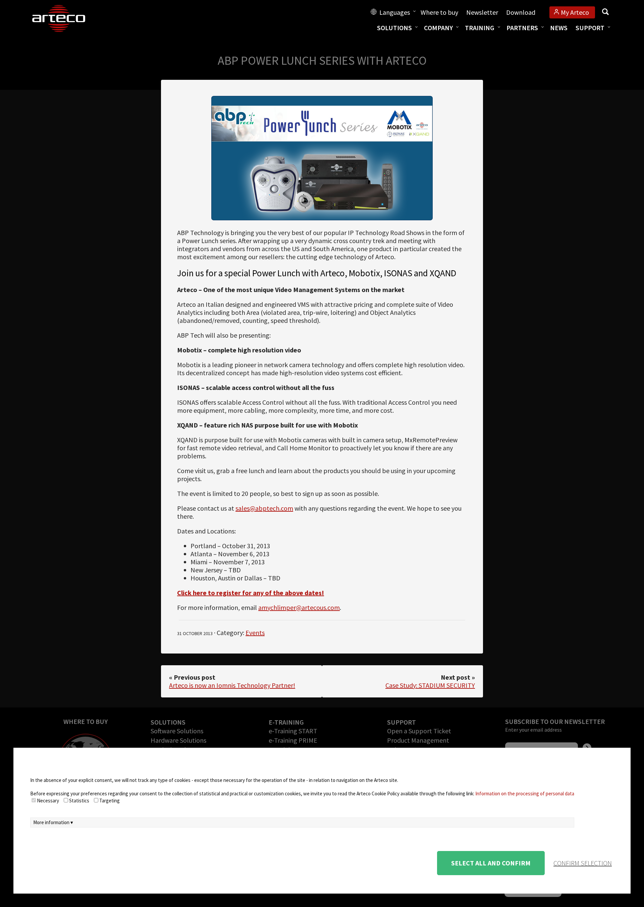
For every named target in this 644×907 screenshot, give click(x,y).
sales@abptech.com (264, 508)
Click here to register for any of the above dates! (250, 592)
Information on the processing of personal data (524, 793)
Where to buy (439, 12)
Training (479, 27)
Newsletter (482, 12)
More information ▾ (53, 822)
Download (520, 12)
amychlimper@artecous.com (299, 607)
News (559, 27)
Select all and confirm (491, 863)
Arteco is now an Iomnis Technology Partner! (232, 685)
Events (255, 632)
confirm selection (582, 863)
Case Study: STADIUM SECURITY (430, 685)
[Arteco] (65, 18)
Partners (522, 27)
